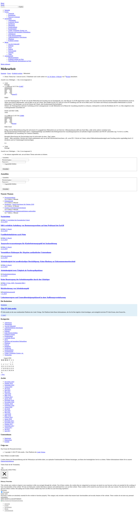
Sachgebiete (8, 18)
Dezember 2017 (9, 421)
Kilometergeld (9, 201)
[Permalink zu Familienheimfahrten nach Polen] (6, 229)
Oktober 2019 (9, 383)
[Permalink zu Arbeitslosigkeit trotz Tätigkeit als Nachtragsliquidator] (6, 265)
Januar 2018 (8, 419)
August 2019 (8, 387)
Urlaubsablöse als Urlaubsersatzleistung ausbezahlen (20, 211)
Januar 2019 (8, 398)
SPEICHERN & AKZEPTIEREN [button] (11, 499)
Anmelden (5, 169)
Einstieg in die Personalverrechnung (15, 208)
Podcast (10, 49)
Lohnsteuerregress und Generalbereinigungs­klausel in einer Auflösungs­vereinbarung (33, 297)
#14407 (21, 86)
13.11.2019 (4, 249)
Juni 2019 (7, 390)
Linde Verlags (41, 452)
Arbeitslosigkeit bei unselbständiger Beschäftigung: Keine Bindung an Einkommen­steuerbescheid (38, 261)
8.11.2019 (4, 285)
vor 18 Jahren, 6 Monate (54, 76)
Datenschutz (8, 440)
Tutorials (10, 52)
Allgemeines (12, 20)
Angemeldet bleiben (10, 164)
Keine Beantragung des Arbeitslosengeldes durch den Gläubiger (25, 279)
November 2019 (9, 382)
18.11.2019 (4, 231)
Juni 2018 (7, 410)
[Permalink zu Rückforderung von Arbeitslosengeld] (13, 283)
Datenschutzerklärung (7, 461)
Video (10, 54)
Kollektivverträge (13, 40)
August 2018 (8, 407)
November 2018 (9, 402)
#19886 (22, 115)
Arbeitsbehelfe (9, 56)
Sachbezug (11, 23)
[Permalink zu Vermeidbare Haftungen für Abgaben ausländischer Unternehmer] (6, 247)
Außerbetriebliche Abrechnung (17, 37)
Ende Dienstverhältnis (14, 35)
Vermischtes (8, 355)
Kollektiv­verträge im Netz (16, 59)
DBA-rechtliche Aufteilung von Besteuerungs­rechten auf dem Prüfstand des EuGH (32, 225)
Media (6, 42)
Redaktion (4, 305)
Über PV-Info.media (8, 309)
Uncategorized (9, 351)
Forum (6, 12)
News (10, 47)
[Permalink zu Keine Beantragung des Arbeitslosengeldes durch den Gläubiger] (8, 274)
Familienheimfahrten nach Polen (13, 234)
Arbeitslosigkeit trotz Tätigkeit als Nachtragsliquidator (22, 270)
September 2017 (9, 426)
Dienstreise (11, 25)
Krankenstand (12, 29)
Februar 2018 (8, 417)
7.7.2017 (3, 315)
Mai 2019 (7, 392)
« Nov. (3, 374)
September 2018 (9, 405)
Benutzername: (7, 160)
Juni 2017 (7, 431)
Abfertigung (11, 34)
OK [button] (2, 468)
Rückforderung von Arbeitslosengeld (15, 288)
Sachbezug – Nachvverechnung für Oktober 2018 (19, 204)
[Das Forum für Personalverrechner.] (12, 500)
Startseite (7, 10)
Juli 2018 (7, 409)
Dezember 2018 (9, 400)
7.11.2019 (4, 294)
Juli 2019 (7, 388)
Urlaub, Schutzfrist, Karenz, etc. (17, 30)
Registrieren (11, 15)
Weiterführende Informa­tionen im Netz (19, 61)
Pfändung (11, 39)
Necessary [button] (4, 490)
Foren (9, 73)
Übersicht (11, 13)
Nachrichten (5, 217)
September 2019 (9, 385)
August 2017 (8, 427)
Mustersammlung (13, 57)
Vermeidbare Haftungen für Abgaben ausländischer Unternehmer (26, 252)
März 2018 (8, 415)
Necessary (6, 492)
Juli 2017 (7, 429)
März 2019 (8, 395)
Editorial (10, 46)
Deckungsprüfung (10, 197)
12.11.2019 (4, 258)
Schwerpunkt (12, 51)
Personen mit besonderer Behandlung (19, 32)
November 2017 (9, 422)
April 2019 (8, 393)
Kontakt (7, 441)
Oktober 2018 (9, 404)
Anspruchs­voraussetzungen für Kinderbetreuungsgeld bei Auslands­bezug (29, 243)
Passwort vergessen (14, 17)
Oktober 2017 (9, 424)
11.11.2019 (4, 276)
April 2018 (8, 414)
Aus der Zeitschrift (13, 44)
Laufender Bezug (13, 22)
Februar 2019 (8, 397)
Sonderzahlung (12, 27)
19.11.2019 (4, 222)
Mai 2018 (7, 412)
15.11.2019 (4, 240)
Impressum (8, 438)
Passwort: (5, 162)
